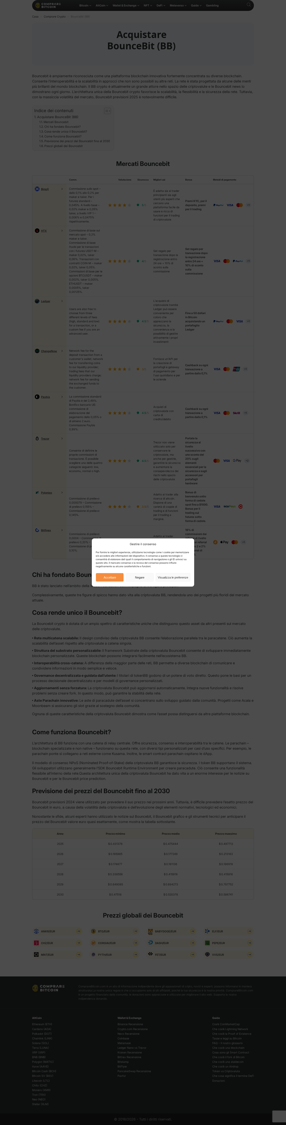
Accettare (110, 577)
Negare (139, 577)
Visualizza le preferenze (173, 577)
